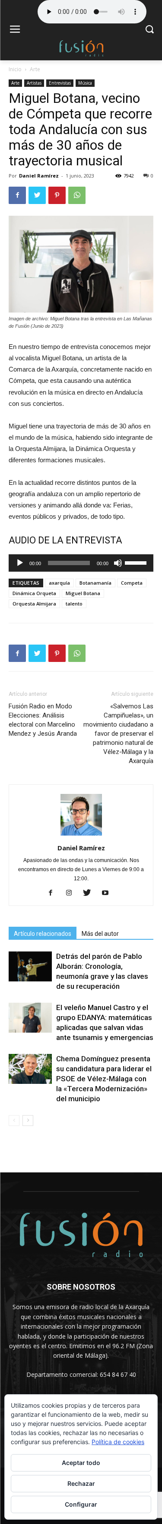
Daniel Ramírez (39, 175)
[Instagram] (72, 893)
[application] (81, 563)
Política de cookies (118, 1441)
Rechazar (81, 1483)
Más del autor (100, 933)
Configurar (81, 1504)
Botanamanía (95, 582)
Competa (132, 582)
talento (74, 603)
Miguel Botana (83, 593)
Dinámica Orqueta (34, 593)
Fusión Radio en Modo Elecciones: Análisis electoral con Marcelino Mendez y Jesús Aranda (43, 719)
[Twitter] (90, 893)
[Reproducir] (20, 563)
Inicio (15, 69)
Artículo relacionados (42, 933)
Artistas (34, 83)
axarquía (59, 582)
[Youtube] (108, 893)
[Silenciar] (118, 563)
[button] (149, 30)
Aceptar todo (81, 1462)
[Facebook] (54, 893)
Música (85, 83)
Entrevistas (60, 83)
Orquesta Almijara (34, 603)
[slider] (137, 562)
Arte (35, 69)
